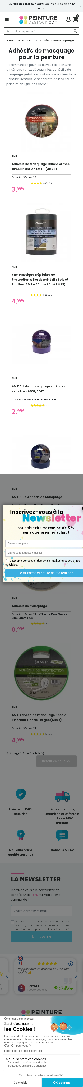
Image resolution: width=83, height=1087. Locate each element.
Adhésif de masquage (29, 606)
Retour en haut (56, 761)
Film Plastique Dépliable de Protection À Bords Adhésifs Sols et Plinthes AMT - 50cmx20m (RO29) (40, 279)
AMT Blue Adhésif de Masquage (37, 497)
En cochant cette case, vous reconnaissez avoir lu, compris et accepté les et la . (43, 925)
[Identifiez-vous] (69, 20)
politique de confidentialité (52, 929)
